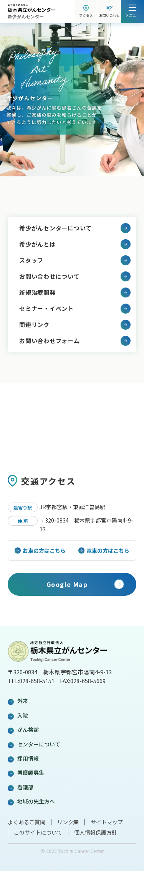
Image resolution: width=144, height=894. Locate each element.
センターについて (38, 744)
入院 (22, 715)
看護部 (25, 787)
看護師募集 (30, 772)
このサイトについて (38, 832)
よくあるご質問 (26, 822)
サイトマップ (107, 822)
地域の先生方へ (36, 801)
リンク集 (68, 822)
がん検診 (28, 729)
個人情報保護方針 (95, 832)
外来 (22, 701)
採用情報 (28, 758)
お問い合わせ (109, 15)
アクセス (86, 15)
